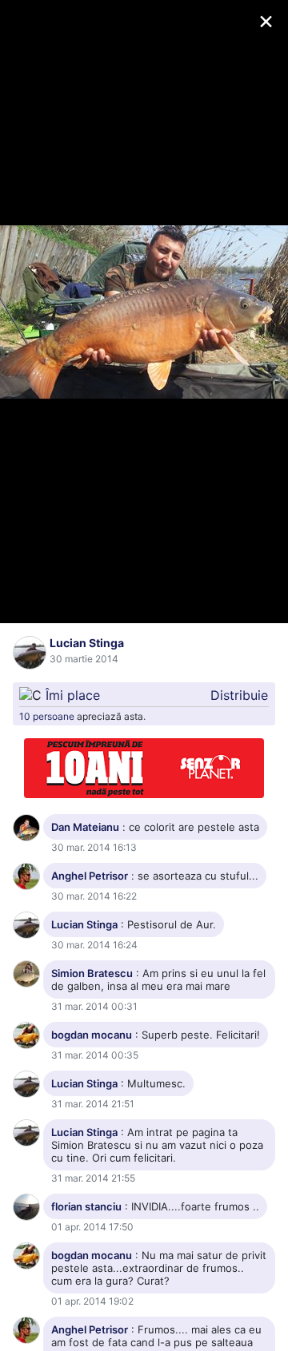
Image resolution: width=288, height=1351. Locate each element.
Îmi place (73, 695)
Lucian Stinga (87, 643)
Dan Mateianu (85, 827)
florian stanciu (86, 1206)
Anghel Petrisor (89, 875)
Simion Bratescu (92, 973)
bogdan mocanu (91, 1034)
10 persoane (46, 716)
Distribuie (239, 695)
